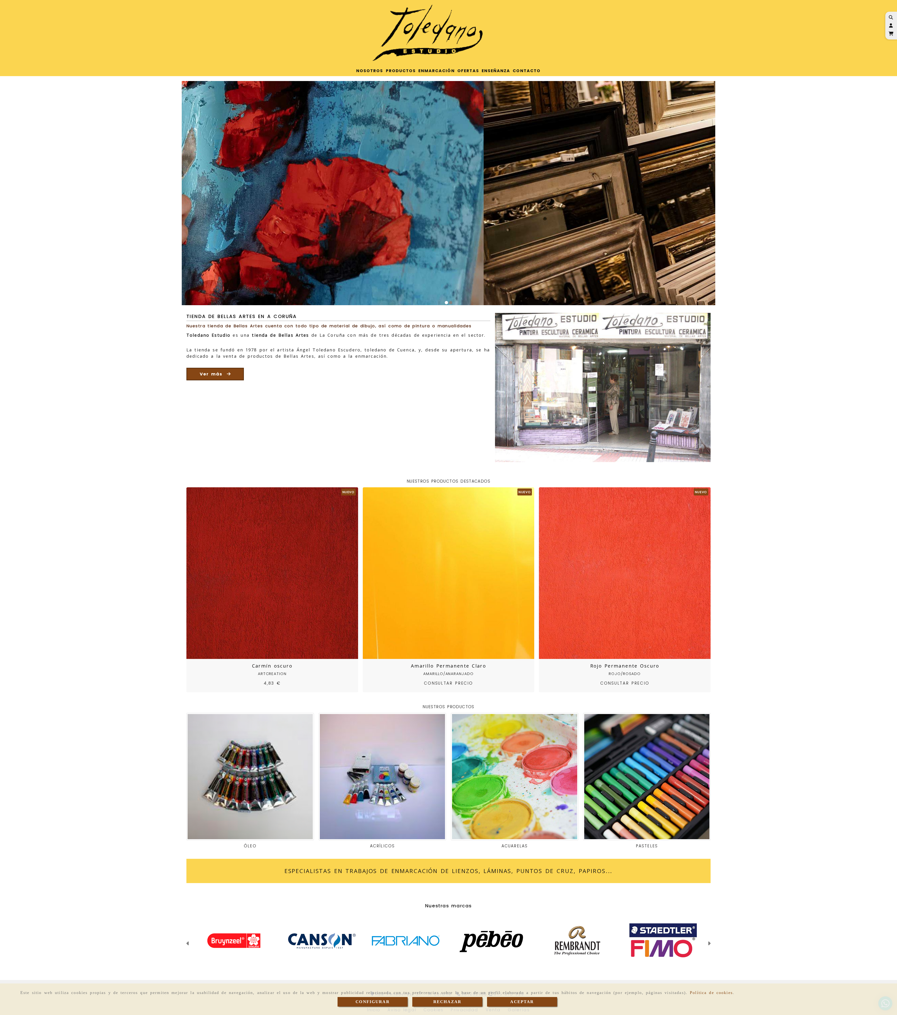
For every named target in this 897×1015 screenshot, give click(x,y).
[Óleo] (250, 776)
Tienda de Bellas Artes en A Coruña (241, 316)
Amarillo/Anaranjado (448, 673)
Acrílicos (382, 846)
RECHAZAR (447, 1001)
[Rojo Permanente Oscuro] (619, 573)
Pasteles (647, 846)
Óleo (250, 846)
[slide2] (450, 302)
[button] (891, 25)
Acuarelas (514, 846)
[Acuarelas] (514, 776)
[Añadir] (278, 573)
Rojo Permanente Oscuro (624, 666)
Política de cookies (711, 992)
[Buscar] (891, 17)
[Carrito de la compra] (891, 34)
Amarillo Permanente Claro (448, 666)
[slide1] (446, 302)
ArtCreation (272, 673)
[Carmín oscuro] (266, 573)
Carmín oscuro (272, 666)
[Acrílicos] (382, 776)
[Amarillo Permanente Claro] (442, 573)
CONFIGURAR (373, 1001)
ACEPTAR (522, 1001)
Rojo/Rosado (625, 673)
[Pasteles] (647, 776)
